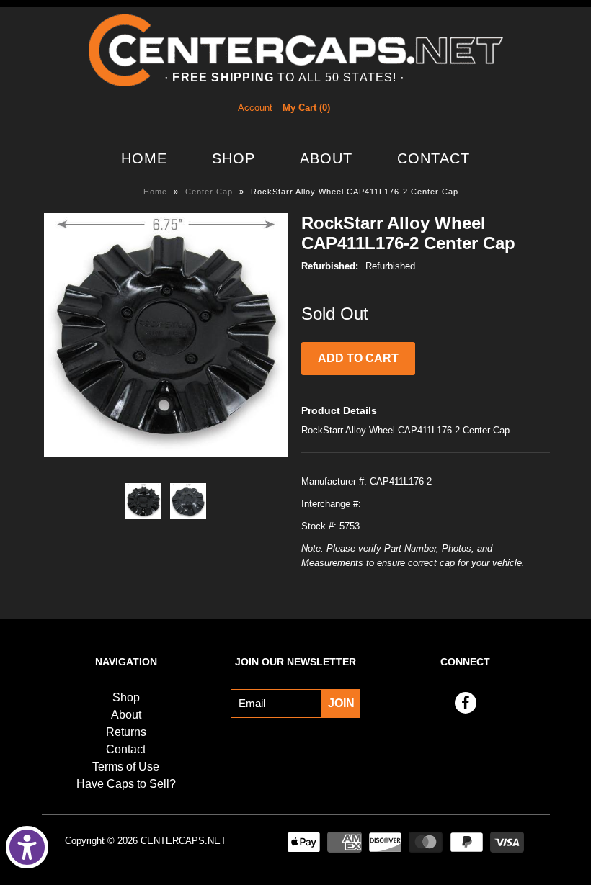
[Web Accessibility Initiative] (27, 847)
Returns (126, 732)
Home (144, 158)
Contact (433, 158)
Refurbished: (329, 266)
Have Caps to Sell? (126, 784)
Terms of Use (125, 766)
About (326, 158)
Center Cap (209, 191)
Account (255, 107)
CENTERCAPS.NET (183, 840)
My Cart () (306, 107)
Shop (233, 158)
